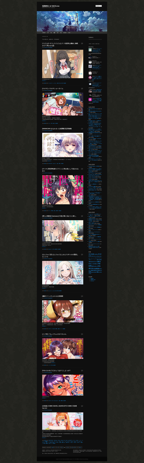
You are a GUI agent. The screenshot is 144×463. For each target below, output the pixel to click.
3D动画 (92, 254)
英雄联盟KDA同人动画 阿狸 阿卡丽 (94, 132)
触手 (95, 272)
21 (66, 447)
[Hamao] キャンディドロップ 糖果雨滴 (95, 224)
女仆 (92, 263)
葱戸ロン (78, 442)
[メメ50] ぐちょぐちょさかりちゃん (54, 334)
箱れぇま (72, 442)
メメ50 (49, 365)
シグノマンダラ (50, 441)
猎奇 (100, 268)
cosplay (96, 254)
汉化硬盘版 (96, 268)
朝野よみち (63, 442)
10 (57, 447)
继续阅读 (44, 80)
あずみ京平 (70, 440)
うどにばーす (50, 83)
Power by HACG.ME (65, 459)
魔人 (90, 273)
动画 (51, 32)
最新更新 (43, 32)
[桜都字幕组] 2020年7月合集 (93, 108)
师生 (93, 266)
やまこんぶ (80, 441)
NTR (90, 256)
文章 (48, 32)
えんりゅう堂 (54, 290)
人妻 (97, 259)
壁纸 (90, 263)
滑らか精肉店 (55, 249)
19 (62, 447)
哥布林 (52, 210)
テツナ (49, 210)
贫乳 (99, 272)
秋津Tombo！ (68, 442)
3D (89, 254)
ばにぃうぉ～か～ (91, 258)
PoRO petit (95, 256)
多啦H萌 (51, 47)
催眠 (58, 83)
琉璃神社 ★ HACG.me (50, 6)
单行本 (95, 261)
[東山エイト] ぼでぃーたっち (93, 229)
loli (52, 249)
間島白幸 (47, 443)
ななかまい (54, 163)
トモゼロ (59, 441)
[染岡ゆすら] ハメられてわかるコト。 (95, 231)
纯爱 (90, 272)
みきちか (72, 441)
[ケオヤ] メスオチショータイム (52, 88)
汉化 (96, 266)
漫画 (54, 32)
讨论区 (69, 32)
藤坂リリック (60, 328)
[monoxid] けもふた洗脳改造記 (94, 201)
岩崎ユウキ (54, 442)
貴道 (44, 443)
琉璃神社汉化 (99, 270)
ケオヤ (49, 123)
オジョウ (73, 440)
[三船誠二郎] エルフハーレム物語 (94, 241)
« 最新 (52, 447)
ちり (57, 441)
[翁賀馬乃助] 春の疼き (92, 218)
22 (68, 447)
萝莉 (94, 272)
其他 (61, 32)
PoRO (92, 256)
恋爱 (95, 266)
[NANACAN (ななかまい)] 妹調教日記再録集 (57, 128)
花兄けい (75, 442)
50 (75, 447)
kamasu (49, 249)
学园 (99, 263)
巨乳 (51, 123)
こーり (80, 440)
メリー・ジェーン (93, 259)
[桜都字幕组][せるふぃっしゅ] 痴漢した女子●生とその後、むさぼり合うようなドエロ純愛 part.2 (95, 130)
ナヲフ (63, 441)
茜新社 (56, 328)
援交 (54, 123)
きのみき (77, 440)
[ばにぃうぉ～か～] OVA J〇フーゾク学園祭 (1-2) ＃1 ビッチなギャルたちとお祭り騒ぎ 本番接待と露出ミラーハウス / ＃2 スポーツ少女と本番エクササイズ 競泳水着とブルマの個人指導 (95, 116)
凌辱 (59, 163)
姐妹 (95, 263)
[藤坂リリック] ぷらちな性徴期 (52, 296)
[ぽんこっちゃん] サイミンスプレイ (94, 243)
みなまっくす (76, 441)
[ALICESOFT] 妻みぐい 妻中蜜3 (94, 166)
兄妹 (60, 83)
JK (98, 254)
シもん (55, 441)
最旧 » (80, 447)
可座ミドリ (47, 442)
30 (71, 447)
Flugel (62, 440)
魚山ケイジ (50, 443)
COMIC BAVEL (50, 440)
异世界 (57, 210)
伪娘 (99, 259)
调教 (98, 272)
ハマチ (65, 441)
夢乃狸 (51, 442)
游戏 (57, 32)
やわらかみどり (55, 400)
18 (60, 447)
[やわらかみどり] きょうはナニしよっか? (56, 370)
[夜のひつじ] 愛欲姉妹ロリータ (94, 184)
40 (73, 447)
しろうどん (55, 83)
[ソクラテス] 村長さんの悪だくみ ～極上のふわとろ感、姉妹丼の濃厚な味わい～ (95, 208)
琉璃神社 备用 (93, 279)
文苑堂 (60, 442)
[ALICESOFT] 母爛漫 (92, 186)
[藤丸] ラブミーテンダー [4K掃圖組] (94, 227)
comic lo (49, 328)
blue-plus (92, 280)
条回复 (64, 83)
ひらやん (68, 441)
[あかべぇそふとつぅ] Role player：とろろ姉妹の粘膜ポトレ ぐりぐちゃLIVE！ (95, 193)
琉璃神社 (92, 278)
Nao (64, 440)
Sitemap (86, 459)
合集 (98, 261)
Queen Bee (99, 256)
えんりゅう (50, 290)
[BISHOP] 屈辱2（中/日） (93, 190)
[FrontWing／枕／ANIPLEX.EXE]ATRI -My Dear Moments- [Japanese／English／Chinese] (95, 175)
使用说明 (64, 32)
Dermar (59, 440)
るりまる (43, 442)
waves (67, 440)
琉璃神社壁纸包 (94, 270)
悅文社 (57, 442)
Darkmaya (55, 440)
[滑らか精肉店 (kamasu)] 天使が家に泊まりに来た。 (59, 216)
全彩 (62, 83)
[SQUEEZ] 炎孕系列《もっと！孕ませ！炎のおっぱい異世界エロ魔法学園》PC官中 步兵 (95, 169)
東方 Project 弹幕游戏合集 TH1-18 (94, 204)
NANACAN (50, 163)
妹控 (93, 263)
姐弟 (97, 263)
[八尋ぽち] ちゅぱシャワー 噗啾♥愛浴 (95, 236)
